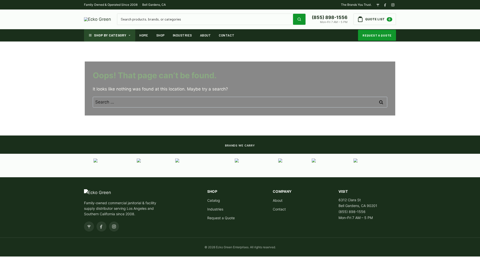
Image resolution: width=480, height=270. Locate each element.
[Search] (299, 19)
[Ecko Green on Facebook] (385, 5)
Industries (182, 35)
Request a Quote (377, 35)
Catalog (213, 200)
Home (143, 35)
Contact (226, 35)
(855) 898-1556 (330, 17)
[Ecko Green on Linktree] (377, 5)
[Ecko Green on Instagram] (393, 5)
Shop (160, 35)
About (205, 35)
